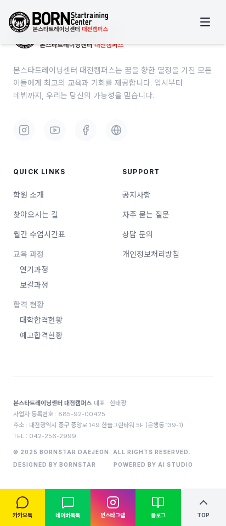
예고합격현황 (41, 335)
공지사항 (136, 194)
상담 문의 (137, 234)
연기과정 (34, 269)
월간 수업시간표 (39, 234)
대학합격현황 (41, 319)
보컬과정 (34, 284)
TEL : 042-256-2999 (44, 436)
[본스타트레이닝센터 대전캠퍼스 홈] (58, 22)
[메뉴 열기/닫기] (205, 22)
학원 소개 (28, 194)
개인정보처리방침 (150, 254)
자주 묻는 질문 (146, 214)
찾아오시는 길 (35, 214)
